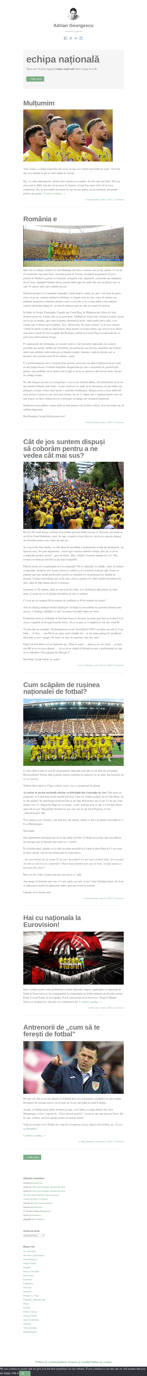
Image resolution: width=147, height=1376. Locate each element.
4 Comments (118, 1142)
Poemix (26, 1307)
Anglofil (26, 1267)
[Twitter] (70, 37)
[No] (28, 1373)
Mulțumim (39, 103)
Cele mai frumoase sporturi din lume (48, 1187)
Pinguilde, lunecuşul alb (34, 1299)
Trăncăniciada (29, 1328)
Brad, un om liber (31, 1271)
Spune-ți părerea (31, 1320)
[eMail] (75, 37)
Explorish (27, 1279)
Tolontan (27, 1324)
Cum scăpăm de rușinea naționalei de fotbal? (61, 688)
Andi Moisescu (30, 1259)
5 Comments (118, 422)
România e (40, 219)
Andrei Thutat (29, 1263)
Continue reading (54, 193)
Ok (22, 1373)
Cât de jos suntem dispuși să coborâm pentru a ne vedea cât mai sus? (64, 448)
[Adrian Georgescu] (73, 20)
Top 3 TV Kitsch (40, 1199)
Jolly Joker (94, 1008)
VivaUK (26, 1199)
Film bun (27, 1287)
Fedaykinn (28, 1283)
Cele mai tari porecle (49, 1195)
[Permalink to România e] (73, 266)
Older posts (35, 79)
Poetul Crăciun (30, 1312)
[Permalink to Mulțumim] (68, 160)
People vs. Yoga (30, 1295)
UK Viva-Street (30, 1195)
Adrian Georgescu (73, 25)
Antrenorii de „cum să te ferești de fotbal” (61, 1030)
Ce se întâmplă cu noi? (88, 665)
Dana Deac (28, 1275)
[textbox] (73, 595)
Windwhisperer (30, 1332)
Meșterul (27, 1291)
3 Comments (118, 200)
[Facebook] (65, 37)
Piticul (26, 1303)
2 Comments (118, 665)
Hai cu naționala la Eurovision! (52, 921)
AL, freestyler (29, 1251)
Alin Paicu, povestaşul (33, 1255)
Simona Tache (30, 1316)
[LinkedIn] (81, 37)
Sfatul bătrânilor (93, 200)
